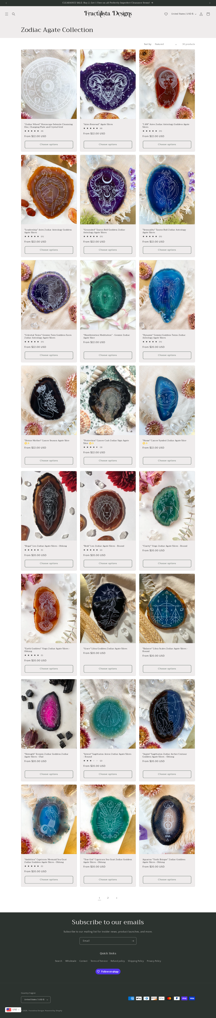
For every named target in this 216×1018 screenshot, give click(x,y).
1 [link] (99, 898)
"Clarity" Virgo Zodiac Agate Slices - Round (164, 546)
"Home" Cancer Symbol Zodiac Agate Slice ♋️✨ (164, 442)
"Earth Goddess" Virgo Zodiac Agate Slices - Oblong (47, 650)
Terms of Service (99, 961)
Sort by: (148, 44)
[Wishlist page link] (166, 14)
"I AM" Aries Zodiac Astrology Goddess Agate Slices (165, 126)
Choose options (49, 144)
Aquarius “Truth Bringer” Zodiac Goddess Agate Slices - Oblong (163, 861)
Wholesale (70, 961)
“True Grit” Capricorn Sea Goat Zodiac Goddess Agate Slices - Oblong (107, 861)
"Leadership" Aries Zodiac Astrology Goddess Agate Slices (48, 231)
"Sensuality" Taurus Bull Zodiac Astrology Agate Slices (164, 231)
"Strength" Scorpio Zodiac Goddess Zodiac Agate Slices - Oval (46, 755)
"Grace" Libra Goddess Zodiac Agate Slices (105, 649)
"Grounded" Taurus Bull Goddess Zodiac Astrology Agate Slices (104, 231)
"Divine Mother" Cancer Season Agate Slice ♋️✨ (46, 442)
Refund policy (118, 961)
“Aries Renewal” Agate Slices (98, 124)
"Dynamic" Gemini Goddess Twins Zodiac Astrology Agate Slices (163, 336)
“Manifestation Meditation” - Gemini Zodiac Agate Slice (106, 336)
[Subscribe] (132, 941)
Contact (83, 961)
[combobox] (13, 1009)
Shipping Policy (136, 961)
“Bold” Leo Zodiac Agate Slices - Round (103, 546)
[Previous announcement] (6, 3)
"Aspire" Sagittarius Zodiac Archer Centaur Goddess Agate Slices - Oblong (164, 755)
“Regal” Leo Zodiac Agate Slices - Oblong (45, 546)
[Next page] (116, 898)
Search (58, 961)
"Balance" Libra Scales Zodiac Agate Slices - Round (165, 650)
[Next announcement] (209, 3)
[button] (6, 14)
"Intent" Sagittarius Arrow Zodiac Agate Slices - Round (107, 755)
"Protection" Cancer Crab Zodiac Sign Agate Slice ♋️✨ (106, 442)
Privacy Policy (154, 961)
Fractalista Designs (36, 1011)
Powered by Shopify (53, 1011)
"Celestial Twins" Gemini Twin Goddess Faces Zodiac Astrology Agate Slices (48, 336)
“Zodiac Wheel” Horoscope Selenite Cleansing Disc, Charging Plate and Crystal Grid (48, 126)
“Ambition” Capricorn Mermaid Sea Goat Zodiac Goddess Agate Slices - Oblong (45, 861)
